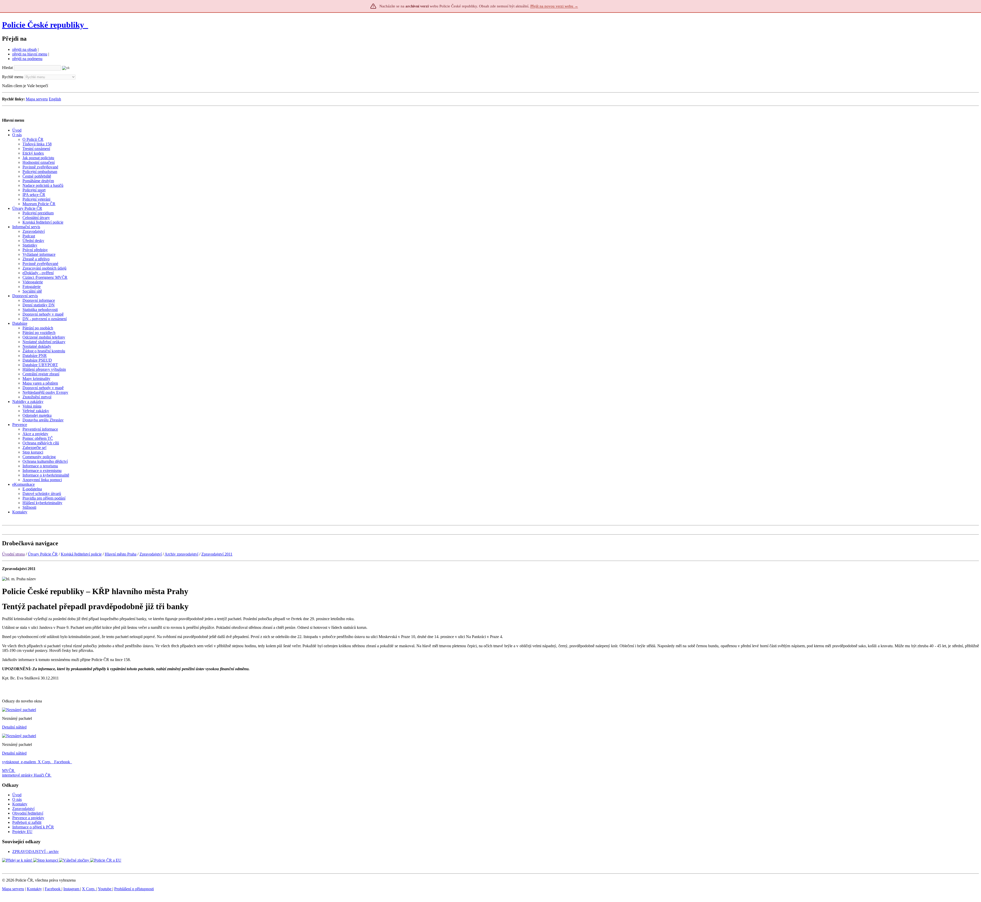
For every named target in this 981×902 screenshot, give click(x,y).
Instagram (71, 889)
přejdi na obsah (24, 49)
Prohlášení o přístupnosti (134, 889)
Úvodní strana (13, 554)
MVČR (8, 770)
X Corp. (45, 762)
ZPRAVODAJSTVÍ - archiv (35, 851)
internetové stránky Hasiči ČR (26, 775)
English (55, 99)
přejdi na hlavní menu (29, 54)
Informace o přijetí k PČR (33, 827)
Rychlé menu (12, 77)
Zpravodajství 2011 (216, 554)
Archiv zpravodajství (181, 554)
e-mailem (28, 762)
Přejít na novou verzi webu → (554, 6)
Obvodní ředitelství (27, 813)
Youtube (105, 889)
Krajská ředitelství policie (81, 554)
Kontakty (19, 804)
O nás (17, 799)
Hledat (7, 67)
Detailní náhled (14, 727)
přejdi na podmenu (27, 58)
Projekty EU (22, 831)
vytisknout (10, 762)
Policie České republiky (43, 24)
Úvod (16, 795)
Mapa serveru (37, 99)
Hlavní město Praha (120, 554)
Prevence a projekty (28, 818)
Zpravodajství (150, 554)
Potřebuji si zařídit (26, 822)
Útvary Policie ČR (43, 554)
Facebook (62, 762)
